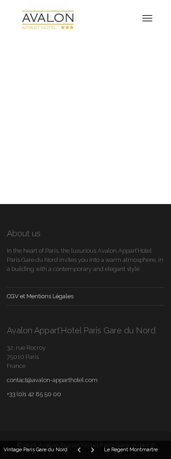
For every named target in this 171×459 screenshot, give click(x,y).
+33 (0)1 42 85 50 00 (34, 394)
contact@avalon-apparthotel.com (52, 380)
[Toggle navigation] (147, 18)
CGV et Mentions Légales (40, 296)
